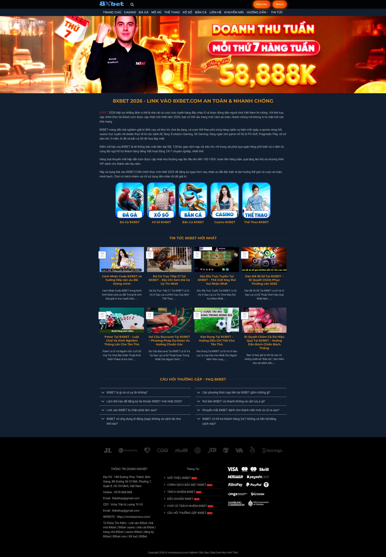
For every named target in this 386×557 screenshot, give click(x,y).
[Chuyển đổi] (103, 393)
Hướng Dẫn (256, 12)
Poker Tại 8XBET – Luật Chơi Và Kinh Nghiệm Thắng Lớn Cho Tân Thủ (121, 340)
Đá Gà (144, 12)
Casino (130, 12)
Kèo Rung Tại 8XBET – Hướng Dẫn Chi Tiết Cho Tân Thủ (217, 340)
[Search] (132, 4)
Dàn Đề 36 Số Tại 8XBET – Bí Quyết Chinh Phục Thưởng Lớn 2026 (264, 280)
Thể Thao (172, 12)
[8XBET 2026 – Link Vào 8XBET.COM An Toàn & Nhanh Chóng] (113, 4)
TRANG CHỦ (112, 12)
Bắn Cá (201, 12)
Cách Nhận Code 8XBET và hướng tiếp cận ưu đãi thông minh (122, 280)
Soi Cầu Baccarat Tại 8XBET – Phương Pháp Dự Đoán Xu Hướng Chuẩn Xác (169, 340)
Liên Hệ (215, 12)
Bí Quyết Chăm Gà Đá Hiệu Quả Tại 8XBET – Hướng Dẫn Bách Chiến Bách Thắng (264, 342)
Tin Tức (277, 12)
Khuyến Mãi (234, 12)
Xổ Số (187, 12)
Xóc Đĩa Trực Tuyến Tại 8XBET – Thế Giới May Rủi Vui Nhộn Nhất (217, 280)
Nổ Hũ (156, 12)
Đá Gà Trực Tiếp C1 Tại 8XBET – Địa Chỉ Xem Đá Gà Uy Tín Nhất (169, 280)
